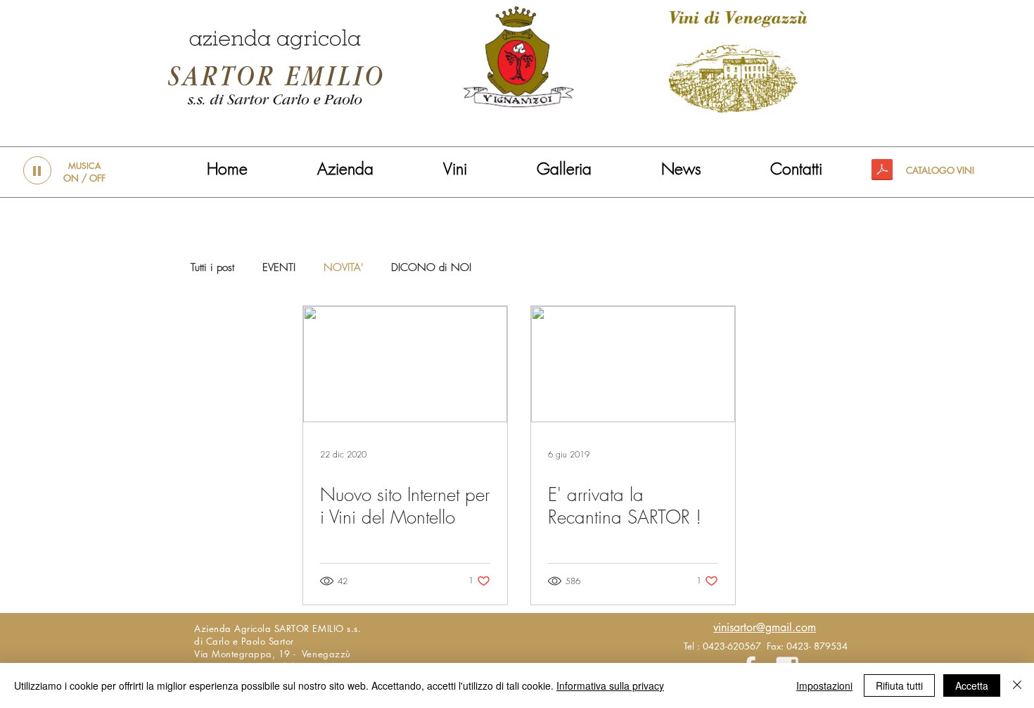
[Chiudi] (1017, 685)
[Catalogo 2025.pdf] (882, 171)
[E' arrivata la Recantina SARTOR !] (633, 364)
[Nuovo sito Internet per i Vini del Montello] (405, 364)
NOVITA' (343, 267)
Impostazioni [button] (824, 685)
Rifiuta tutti (899, 685)
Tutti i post (212, 267)
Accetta (971, 685)
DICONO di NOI (431, 267)
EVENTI (278, 267)
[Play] (37, 170)
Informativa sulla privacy (610, 685)
